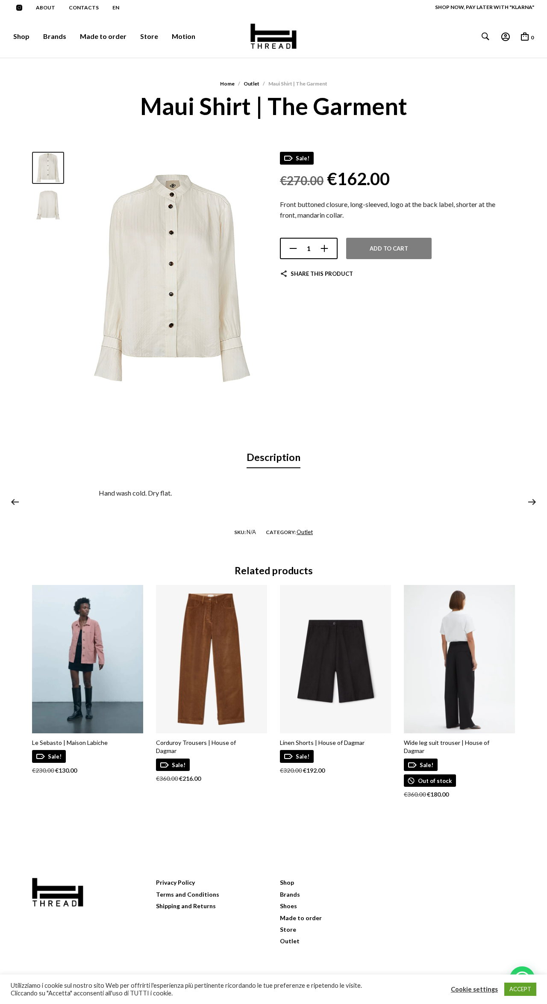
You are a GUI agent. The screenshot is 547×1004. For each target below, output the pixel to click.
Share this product (322, 273)
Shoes (288, 906)
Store (149, 36)
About (45, 7)
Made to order (103, 36)
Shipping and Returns (186, 906)
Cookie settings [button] (474, 989)
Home (227, 83)
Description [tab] (273, 457)
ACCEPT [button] (520, 989)
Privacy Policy (175, 882)
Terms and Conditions (187, 894)
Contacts (84, 7)
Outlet (251, 83)
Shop (21, 36)
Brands (54, 36)
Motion (183, 36)
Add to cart (389, 248)
